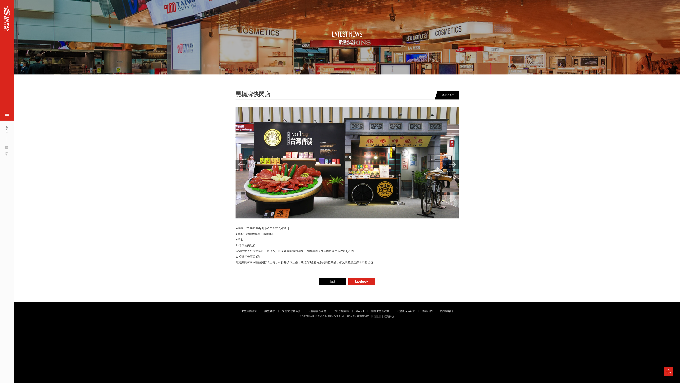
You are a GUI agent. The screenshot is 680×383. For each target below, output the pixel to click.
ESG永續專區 (341, 311)
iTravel (360, 311)
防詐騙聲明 (446, 311)
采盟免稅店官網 (21, 11)
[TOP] (668, 369)
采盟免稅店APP (406, 311)
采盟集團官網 (249, 311)
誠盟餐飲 (269, 311)
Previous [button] (242, 164)
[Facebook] (7, 148)
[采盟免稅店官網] (7, 18)
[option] (347, 162)
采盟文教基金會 (291, 311)
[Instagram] (7, 154)
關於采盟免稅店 (380, 311)
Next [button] (452, 164)
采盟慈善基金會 (317, 311)
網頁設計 (376, 316)
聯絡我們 (427, 311)
